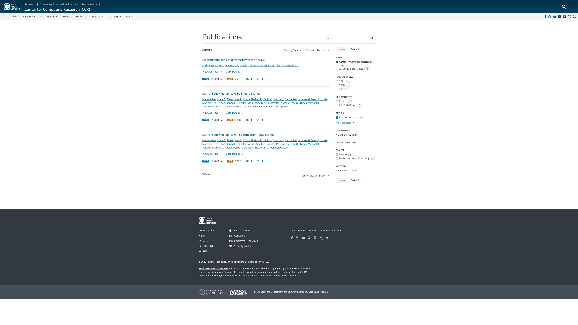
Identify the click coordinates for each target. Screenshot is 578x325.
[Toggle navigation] (5, 16)
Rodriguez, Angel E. (213, 65)
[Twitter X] (570, 16)
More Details (233, 71)
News (14, 16)
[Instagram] (550, 16)
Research (30, 4)
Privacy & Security (330, 230)
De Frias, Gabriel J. (273, 99)
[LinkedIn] (565, 16)
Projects (66, 16)
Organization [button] (47, 16)
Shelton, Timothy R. (267, 103)
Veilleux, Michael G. (213, 106)
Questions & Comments (304, 230)
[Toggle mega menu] (573, 6)
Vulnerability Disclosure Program (311, 291)
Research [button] (27, 16)
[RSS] (575, 16)
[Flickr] (560, 16)
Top (569, 321)
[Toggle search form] (564, 6)
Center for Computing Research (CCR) (57, 9)
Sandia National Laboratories (213, 268)
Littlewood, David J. (308, 99)
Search (130, 16)
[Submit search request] (372, 38)
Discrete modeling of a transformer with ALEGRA (235, 59)
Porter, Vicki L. (247, 103)
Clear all (355, 49)
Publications (98, 16)
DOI (248, 78)
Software (81, 16)
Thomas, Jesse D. (289, 103)
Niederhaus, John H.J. (237, 65)
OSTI (258, 78)
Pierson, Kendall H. (227, 103)
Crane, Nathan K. (252, 99)
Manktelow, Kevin (255, 106)
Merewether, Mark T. (214, 99)
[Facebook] (545, 16)
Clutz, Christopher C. (287, 65)
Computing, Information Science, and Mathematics (68, 4)
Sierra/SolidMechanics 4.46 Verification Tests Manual (238, 134)
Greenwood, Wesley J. (262, 65)
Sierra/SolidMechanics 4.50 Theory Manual (231, 93)
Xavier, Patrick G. (234, 106)
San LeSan (291, 99)
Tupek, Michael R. (309, 103)
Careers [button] (114, 16)
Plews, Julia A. (234, 99)
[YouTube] (555, 16)
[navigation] (293, 50)
